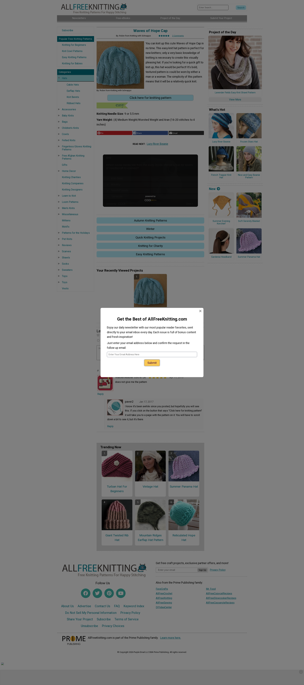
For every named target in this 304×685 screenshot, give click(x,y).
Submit (152, 361)
